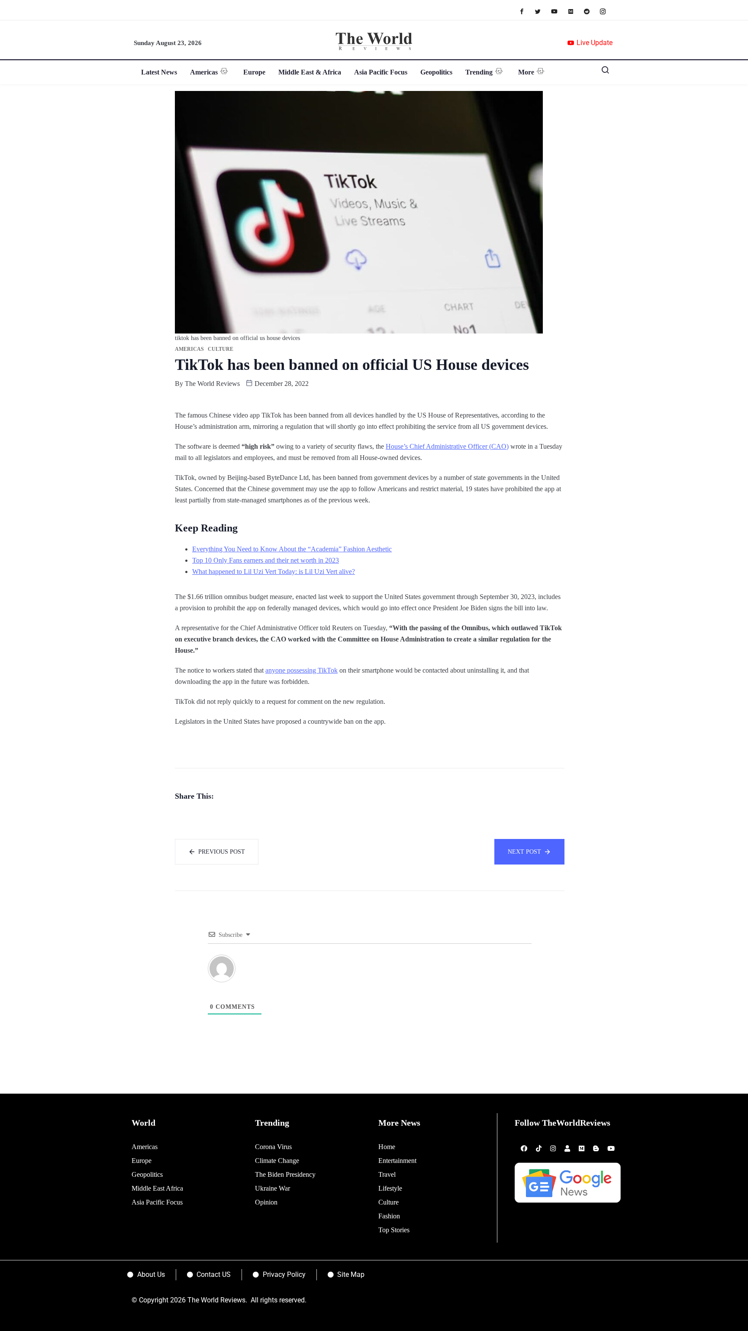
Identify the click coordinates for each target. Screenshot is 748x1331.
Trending (479, 72)
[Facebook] (526, 11)
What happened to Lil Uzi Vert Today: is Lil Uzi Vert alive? (273, 571)
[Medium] (575, 11)
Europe (254, 72)
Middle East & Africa (309, 72)
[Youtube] (558, 11)
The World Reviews (212, 383)
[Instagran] (607, 11)
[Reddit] (591, 11)
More (526, 72)
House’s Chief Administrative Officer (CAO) (447, 446)
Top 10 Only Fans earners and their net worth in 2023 (265, 560)
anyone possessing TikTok (301, 670)
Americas (204, 72)
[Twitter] (542, 11)
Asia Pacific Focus (380, 72)
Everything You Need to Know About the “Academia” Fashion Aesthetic (292, 549)
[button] (602, 71)
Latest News (159, 72)
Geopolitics (436, 72)
